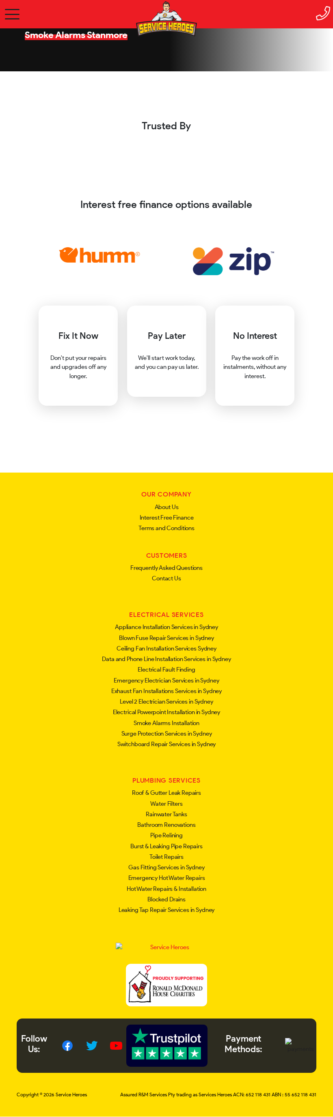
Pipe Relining (166, 835)
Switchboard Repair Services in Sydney (166, 744)
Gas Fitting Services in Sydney (166, 867)
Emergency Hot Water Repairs (166, 878)
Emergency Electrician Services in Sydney (166, 680)
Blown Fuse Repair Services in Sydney (166, 638)
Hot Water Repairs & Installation (166, 888)
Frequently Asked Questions (166, 567)
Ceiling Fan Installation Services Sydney (166, 648)
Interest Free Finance (167, 517)
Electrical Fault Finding (166, 669)
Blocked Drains (166, 899)
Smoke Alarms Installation (166, 723)
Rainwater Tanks (166, 814)
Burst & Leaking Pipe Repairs (166, 846)
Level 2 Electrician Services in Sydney (166, 701)
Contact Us (166, 578)
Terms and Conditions (166, 528)
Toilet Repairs (166, 856)
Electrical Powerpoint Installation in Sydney (166, 712)
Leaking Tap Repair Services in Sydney (166, 910)
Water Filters (166, 803)
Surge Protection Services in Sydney (166, 733)
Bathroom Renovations (166, 824)
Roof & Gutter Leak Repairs (166, 792)
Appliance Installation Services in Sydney (166, 627)
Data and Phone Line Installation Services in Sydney (166, 659)
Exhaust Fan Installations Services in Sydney (166, 691)
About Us (167, 507)
